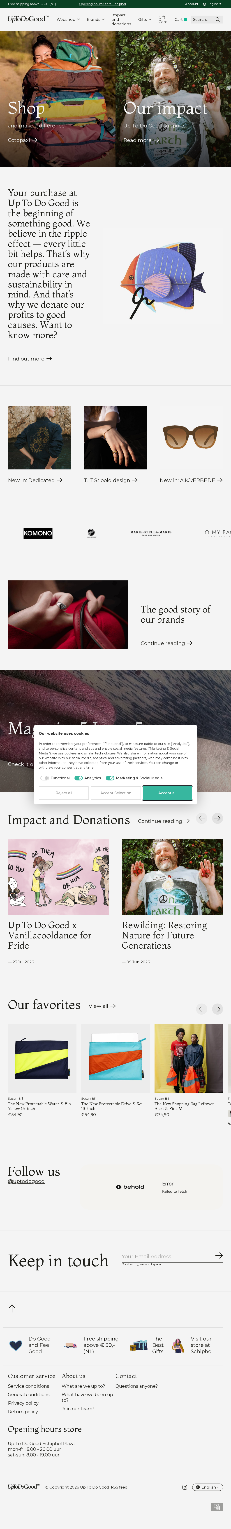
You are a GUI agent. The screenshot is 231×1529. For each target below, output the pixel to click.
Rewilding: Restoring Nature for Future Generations (164, 935)
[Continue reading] (68, 614)
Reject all (63, 793)
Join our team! (78, 1408)
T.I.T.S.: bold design (107, 480)
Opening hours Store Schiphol (102, 4)
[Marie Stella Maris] (47, 533)
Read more (137, 140)
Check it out (23, 764)
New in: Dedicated (31, 480)
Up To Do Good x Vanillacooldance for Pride (49, 935)
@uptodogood (26, 1181)
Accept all (167, 793)
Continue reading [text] (161, 822)
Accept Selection (115, 793)
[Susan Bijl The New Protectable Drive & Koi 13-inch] (115, 1058)
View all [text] (102, 1007)
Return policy (23, 1411)
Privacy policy (23, 1403)
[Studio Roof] (177, 533)
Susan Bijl (15, 1098)
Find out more (26, 359)
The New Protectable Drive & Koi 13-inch (112, 1106)
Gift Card (163, 19)
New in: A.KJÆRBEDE (187, 480)
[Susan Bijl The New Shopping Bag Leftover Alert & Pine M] (189, 1058)
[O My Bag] (115, 533)
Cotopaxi (19, 140)
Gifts (142, 19)
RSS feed (119, 1487)
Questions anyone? (137, 1386)
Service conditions (28, 1386)
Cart (183, 19)
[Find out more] (163, 276)
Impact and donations (121, 19)
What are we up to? (83, 1386)
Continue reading (163, 643)
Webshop (66, 19)
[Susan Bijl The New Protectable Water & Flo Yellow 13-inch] (42, 1058)
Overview (181, 734)
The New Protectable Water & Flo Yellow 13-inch (39, 1106)
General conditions (29, 1394)
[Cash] (217, 1508)
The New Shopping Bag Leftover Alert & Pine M (184, 1106)
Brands (93, 19)
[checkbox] (54, 778)
